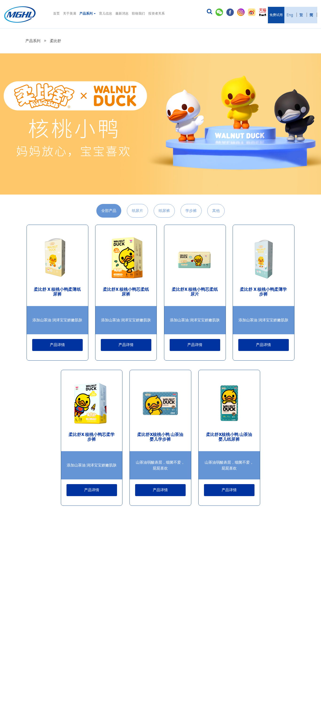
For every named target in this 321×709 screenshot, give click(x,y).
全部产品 (108, 210)
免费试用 (276, 15)
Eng (290, 15)
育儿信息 (105, 14)
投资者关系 (156, 14)
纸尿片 (137, 210)
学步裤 (191, 210)
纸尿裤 (164, 210)
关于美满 (69, 14)
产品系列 (86, 14)
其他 (216, 210)
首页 (56, 14)
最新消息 (122, 14)
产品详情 (57, 345)
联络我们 (138, 14)
